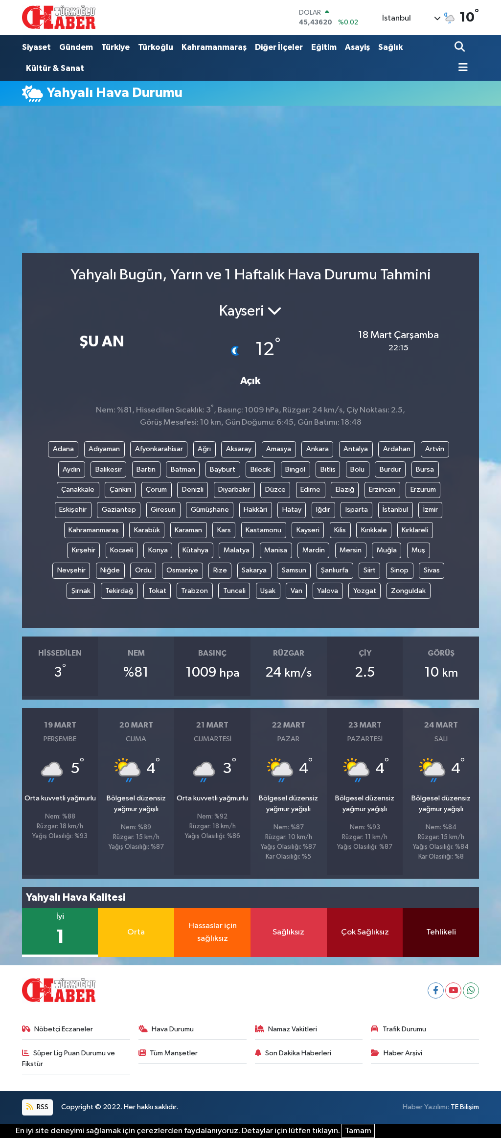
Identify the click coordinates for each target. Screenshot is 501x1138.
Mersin (351, 550)
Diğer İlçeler (279, 47)
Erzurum (423, 489)
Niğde (110, 570)
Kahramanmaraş (214, 47)
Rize (220, 570)
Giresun (163, 509)
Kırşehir (83, 550)
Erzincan (382, 489)
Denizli (193, 489)
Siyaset (36, 47)
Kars (224, 530)
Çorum (156, 489)
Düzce (275, 489)
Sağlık (390, 47)
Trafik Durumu (404, 1029)
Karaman (188, 530)
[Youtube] (453, 990)
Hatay (291, 509)
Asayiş (357, 47)
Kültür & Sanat (55, 68)
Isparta (356, 509)
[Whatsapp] (471, 990)
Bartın (146, 469)
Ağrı (204, 449)
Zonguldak (408, 590)
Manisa (275, 550)
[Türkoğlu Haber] (58, 17)
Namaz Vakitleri (292, 1029)
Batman (183, 469)
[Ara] (461, 47)
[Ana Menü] (461, 68)
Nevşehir (71, 570)
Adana (63, 449)
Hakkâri (255, 509)
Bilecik (260, 469)
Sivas (432, 570)
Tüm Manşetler (174, 1053)
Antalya (355, 449)
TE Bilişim (465, 1107)
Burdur (390, 469)
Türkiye (115, 47)
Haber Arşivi (403, 1053)
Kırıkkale (374, 530)
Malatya (237, 550)
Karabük (147, 530)
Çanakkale (77, 489)
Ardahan (396, 449)
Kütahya (195, 550)
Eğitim (324, 47)
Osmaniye (182, 570)
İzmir (430, 509)
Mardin (313, 550)
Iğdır (323, 509)
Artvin (434, 449)
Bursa (425, 469)
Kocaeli (121, 550)
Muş (418, 550)
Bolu (357, 469)
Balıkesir (108, 469)
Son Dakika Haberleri (298, 1053)
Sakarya (254, 570)
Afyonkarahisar (159, 449)
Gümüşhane (210, 509)
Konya (158, 550)
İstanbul (395, 509)
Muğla (387, 550)
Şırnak (81, 590)
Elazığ (345, 489)
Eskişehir (73, 509)
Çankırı (120, 489)
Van (296, 590)
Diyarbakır (234, 489)
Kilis (340, 530)
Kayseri (307, 530)
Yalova (327, 590)
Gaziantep (119, 509)
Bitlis (328, 469)
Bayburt (222, 469)
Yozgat (364, 590)
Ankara (317, 449)
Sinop (399, 570)
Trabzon (194, 590)
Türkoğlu (155, 47)
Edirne (310, 489)
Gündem (76, 47)
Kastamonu (263, 530)
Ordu (143, 570)
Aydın (71, 469)
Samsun (294, 570)
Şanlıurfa (334, 570)
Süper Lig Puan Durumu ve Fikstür (68, 1058)
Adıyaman (104, 449)
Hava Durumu (173, 1029)
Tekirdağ (119, 590)
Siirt (370, 570)
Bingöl (295, 469)
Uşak (267, 590)
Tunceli (234, 590)
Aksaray (238, 449)
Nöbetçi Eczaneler (63, 1029)
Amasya (278, 449)
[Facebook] (436, 990)
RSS (41, 1107)
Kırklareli (415, 530)
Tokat (157, 590)
